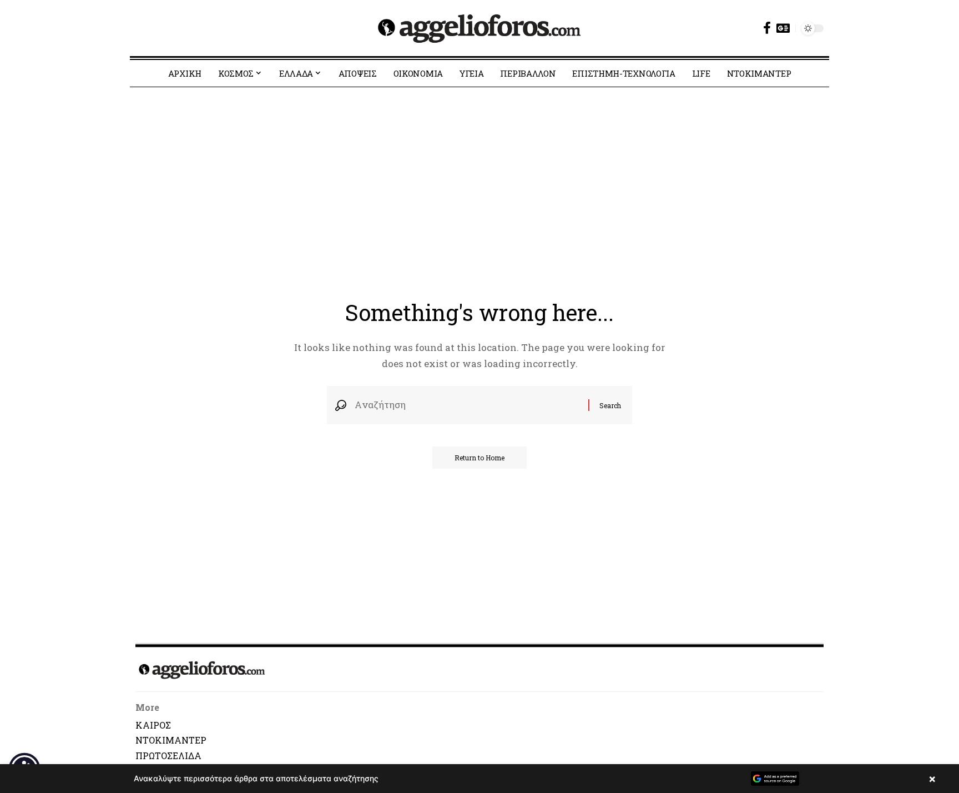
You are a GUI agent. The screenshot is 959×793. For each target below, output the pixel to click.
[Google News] (783, 28)
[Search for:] (467, 405)
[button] (479, 778)
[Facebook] (767, 28)
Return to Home (479, 457)
